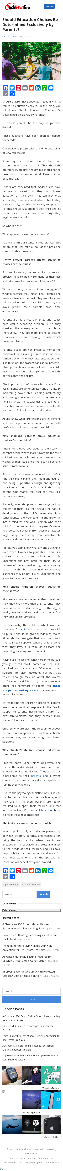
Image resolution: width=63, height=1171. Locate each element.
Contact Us (13, 1158)
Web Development (34, 1162)
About (23, 1158)
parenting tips (12, 884)
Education (45, 810)
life (24, 629)
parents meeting (32, 884)
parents (36, 776)
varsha (5, 36)
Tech (21, 1162)
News (52, 1158)
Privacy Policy (52, 1162)
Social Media (10, 1162)
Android (32, 1158)
